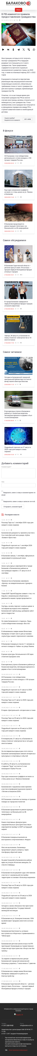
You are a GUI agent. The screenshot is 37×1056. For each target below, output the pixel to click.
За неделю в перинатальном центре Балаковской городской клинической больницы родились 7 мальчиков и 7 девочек (18, 961)
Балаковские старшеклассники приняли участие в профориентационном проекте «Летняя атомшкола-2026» (16, 789)
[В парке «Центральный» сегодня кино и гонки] (19, 707)
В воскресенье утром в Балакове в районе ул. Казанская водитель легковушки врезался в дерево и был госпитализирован (18, 414)
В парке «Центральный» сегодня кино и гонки (18, 710)
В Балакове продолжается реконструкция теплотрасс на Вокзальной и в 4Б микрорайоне (16, 226)
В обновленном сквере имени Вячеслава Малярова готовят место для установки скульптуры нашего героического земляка (17, 633)
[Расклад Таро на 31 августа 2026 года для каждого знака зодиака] (19, 697)
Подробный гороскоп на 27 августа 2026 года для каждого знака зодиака (17, 449)
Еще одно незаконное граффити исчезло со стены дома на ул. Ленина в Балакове (18, 192)
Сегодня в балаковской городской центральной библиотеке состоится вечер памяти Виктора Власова (17, 379)
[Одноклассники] (13, 49)
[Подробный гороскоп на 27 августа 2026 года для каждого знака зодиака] (18, 436)
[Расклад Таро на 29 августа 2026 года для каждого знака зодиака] (19, 882)
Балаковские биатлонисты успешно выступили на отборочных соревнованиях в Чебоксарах (17, 933)
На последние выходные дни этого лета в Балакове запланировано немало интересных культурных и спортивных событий (18, 753)
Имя (2, 482)
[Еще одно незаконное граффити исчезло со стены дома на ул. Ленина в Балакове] (18, 178)
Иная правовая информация (18, 1050)
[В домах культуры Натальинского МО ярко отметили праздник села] (11, 651)
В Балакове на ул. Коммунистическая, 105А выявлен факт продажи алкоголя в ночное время (17, 920)
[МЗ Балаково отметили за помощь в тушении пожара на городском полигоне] (19, 796)
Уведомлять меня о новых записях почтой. (19, 501)
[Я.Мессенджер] (3, 49)
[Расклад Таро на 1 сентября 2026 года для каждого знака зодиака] (11, 519)
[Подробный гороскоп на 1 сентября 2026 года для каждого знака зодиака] (11, 542)
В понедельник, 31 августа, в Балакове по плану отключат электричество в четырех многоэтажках (17, 741)
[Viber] (28, 49)
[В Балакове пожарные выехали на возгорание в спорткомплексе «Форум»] (19, 834)
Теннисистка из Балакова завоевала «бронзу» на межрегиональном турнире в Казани (16, 583)
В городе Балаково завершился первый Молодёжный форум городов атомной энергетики (18, 304)
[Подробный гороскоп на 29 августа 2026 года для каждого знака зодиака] (19, 892)
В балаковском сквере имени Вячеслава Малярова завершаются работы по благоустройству (16, 973)
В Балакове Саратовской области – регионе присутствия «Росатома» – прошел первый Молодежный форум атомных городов (18, 268)
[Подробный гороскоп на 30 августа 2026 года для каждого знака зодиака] (19, 725)
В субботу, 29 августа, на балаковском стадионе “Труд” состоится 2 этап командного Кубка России (15, 766)
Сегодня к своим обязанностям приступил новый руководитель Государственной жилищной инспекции (17, 908)
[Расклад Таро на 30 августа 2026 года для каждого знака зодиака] (19, 715)
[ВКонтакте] (8, 49)
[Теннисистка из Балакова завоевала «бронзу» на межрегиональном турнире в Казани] (11, 578)
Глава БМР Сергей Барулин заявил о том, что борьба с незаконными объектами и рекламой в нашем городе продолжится (18, 595)
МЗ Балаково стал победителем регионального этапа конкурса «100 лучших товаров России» (17, 158)
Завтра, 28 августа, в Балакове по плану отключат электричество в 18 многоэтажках (17, 338)
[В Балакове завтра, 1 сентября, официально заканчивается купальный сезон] (11, 553)
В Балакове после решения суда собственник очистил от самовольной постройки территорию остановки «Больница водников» (18, 875)
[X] (23, 49)
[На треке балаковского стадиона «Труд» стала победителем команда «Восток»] (11, 618)
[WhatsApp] (34, 49)
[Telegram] (18, 49)
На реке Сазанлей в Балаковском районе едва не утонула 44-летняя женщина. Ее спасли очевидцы (16, 862)
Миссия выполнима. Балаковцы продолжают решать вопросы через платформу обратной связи (15, 849)
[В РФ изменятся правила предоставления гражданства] (19, 20)
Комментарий (6, 467)
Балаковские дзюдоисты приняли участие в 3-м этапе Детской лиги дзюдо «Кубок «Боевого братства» (17, 535)
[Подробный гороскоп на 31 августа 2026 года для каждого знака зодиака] (19, 687)
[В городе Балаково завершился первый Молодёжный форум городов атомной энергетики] (18, 290)
